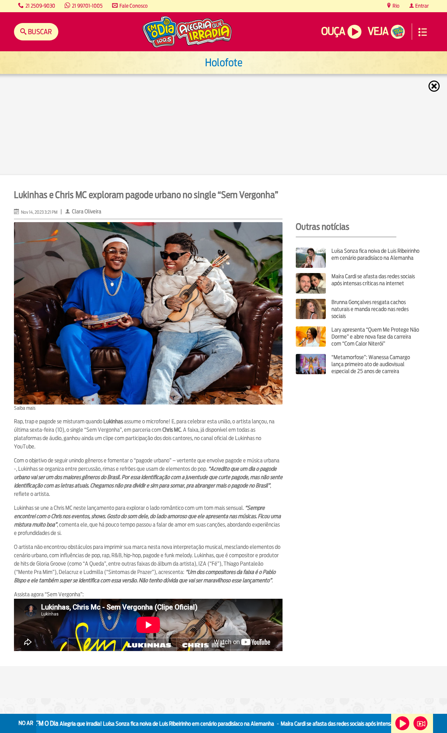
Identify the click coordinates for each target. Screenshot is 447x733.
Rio (395, 6)
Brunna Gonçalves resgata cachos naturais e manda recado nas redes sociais (370, 309)
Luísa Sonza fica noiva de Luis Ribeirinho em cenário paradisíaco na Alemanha (375, 254)
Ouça (333, 31)
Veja (378, 31)
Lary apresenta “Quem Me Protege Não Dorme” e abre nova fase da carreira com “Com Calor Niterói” (375, 336)
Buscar (39, 32)
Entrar (421, 6)
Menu (422, 32)
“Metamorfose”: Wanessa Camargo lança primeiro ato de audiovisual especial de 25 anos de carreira (370, 364)
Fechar (435, 86)
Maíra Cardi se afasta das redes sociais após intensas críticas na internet (373, 280)
